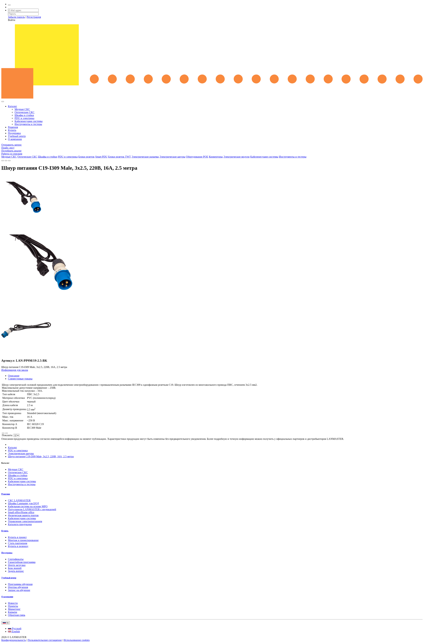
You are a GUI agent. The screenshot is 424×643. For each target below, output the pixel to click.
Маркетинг (14, 609)
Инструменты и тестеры (28, 124)
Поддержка (14, 133)
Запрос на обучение (19, 590)
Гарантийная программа (21, 562)
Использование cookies (77, 640)
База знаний (15, 568)
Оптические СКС (24, 112)
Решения (13, 127)
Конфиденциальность (13, 640)
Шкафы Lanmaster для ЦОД (23, 503)
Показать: (7, 435)
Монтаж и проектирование (23, 540)
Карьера (12, 612)
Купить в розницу (18, 546)
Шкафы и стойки (24, 115)
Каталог (12, 106)
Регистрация (34, 17)
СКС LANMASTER (19, 500)
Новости (13, 603)
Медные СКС (22, 109)
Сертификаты (16, 559)
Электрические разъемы (145, 156)
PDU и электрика (24, 118)
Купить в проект (17, 537)
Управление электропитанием (25, 521)
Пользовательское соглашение (45, 640)
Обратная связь (16, 615)
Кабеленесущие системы (29, 121)
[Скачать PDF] (2, 160)
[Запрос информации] (9, 160)
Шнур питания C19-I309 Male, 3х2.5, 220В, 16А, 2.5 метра (41, 456)
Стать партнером (17, 543)
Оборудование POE (197, 156)
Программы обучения (20, 584)
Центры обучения (18, 587)
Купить (12, 130)
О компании (15, 139)
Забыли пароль (16, 17)
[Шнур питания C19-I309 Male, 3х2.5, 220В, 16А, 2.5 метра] (24, 220)
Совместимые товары (20, 378)
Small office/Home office (21, 512)
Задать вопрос (16, 571)
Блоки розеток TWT (119, 156)
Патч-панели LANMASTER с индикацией (32, 509)
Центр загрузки (17, 565)
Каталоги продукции (20, 524)
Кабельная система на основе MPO (28, 506)
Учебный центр (17, 136)
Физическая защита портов (23, 515)
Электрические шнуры (172, 156)
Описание (13, 375)
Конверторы (216, 156)
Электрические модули (236, 156)
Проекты (13, 606)
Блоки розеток (86, 156)
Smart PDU (101, 156)
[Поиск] (9, 4)
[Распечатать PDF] (6, 160)
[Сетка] (6, 433)
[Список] (3, 433)
